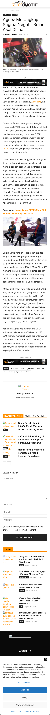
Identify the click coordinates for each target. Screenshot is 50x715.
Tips (21, 607)
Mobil (15, 15)
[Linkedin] (25, 403)
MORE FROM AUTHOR (34, 416)
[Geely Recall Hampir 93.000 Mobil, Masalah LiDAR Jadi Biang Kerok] (10, 426)
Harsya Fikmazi (11, 34)
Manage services (24, 682)
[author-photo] (25, 389)
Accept (25, 689)
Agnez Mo (36, 101)
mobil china (8, 372)
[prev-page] (4, 463)
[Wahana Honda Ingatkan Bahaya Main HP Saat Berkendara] (10, 605)
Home (5, 10)
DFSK (5, 148)
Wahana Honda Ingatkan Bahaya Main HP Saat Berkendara (30, 601)
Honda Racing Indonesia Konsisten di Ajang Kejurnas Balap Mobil (31, 452)
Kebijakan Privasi (32, 711)
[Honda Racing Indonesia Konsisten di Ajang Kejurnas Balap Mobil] (10, 453)
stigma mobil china (23, 372)
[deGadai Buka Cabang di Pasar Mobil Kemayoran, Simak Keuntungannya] (10, 442)
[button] (45, 659)
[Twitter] (31, 403)
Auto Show (15, 10)
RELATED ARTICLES (13, 416)
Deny (25, 697)
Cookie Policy (15, 711)
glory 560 (30, 368)
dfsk (22, 368)
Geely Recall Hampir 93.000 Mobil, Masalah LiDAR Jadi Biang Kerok (30, 426)
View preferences (25, 705)
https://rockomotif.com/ (25, 397)
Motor (22, 590)
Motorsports (24, 577)
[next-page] (9, 463)
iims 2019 (40, 368)
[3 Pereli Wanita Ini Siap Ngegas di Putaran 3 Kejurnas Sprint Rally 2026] (10, 575)
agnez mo (14, 368)
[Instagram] (19, 403)
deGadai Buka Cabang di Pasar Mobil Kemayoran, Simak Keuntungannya (31, 439)
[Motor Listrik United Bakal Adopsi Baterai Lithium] (10, 588)
